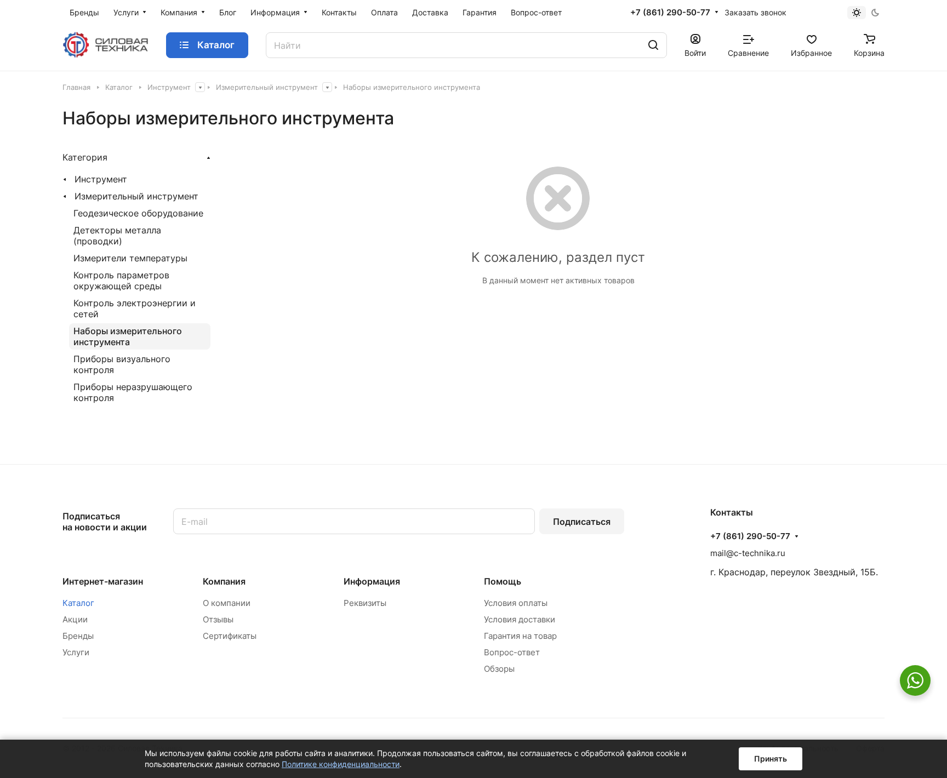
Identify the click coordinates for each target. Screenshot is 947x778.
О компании (226, 603)
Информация (372, 581)
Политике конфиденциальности (341, 764)
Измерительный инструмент (136, 196)
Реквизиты (365, 603)
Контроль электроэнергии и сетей (134, 308)
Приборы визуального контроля (121, 364)
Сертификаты (229, 636)
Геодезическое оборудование (138, 213)
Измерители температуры (130, 258)
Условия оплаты (515, 603)
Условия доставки (519, 619)
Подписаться (582, 521)
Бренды (78, 636)
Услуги (75, 652)
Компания (224, 581)
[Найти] (653, 45)
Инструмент (101, 179)
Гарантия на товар (520, 636)
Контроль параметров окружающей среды (121, 280)
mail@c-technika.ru (747, 553)
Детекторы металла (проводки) (117, 236)
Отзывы (218, 619)
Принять (770, 758)
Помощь (502, 581)
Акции (75, 619)
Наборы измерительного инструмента (127, 336)
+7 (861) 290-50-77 (670, 13)
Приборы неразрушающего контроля (132, 392)
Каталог (78, 603)
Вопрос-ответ (512, 652)
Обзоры (499, 668)
